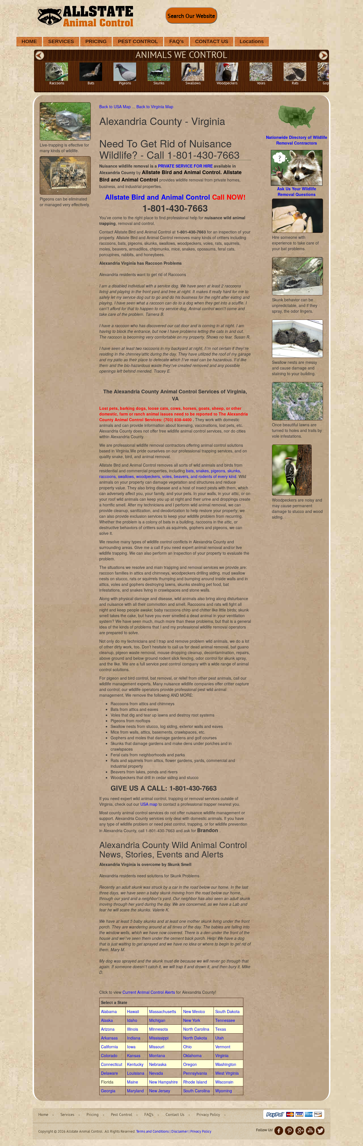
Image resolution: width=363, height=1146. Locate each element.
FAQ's (176, 41)
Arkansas (109, 1038)
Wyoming (223, 1090)
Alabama (109, 1011)
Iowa (131, 1046)
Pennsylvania (195, 1073)
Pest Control (121, 1114)
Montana (157, 1055)
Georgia (108, 1090)
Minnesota (158, 1029)
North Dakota (195, 1038)
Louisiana (135, 1073)
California (109, 1046)
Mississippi (158, 1038)
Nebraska (157, 1064)
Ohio (187, 1046)
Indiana (133, 1038)
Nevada (156, 1073)
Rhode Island (195, 1082)
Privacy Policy (208, 1114)
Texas (220, 1029)
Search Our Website (191, 16)
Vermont (222, 1046)
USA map (148, 804)
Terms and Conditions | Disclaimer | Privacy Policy (173, 1132)
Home (43, 1114)
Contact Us (175, 1114)
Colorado (109, 1055)
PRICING (96, 41)
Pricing (92, 1114)
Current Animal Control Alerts (149, 992)
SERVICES (61, 41)
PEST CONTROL (138, 41)
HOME (29, 41)
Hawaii (133, 1011)
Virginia (222, 1055)
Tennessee (225, 1020)
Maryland (135, 1090)
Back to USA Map (115, 106)
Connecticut (111, 1064)
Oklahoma (192, 1055)
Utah (219, 1038)
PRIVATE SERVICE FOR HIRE (185, 166)
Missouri (156, 1046)
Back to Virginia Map (154, 106)
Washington (225, 1064)
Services (67, 1114)
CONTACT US (211, 41)
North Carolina (196, 1029)
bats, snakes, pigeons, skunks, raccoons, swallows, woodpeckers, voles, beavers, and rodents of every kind (170, 473)
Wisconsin (224, 1082)
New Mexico (194, 1011)
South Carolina (196, 1090)
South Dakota (227, 1011)
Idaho (132, 1020)
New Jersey (159, 1090)
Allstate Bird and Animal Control (157, 197)
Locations (252, 41)
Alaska (107, 1020)
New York (191, 1020)
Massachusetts (162, 1011)
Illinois (132, 1029)
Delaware (109, 1073)
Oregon (190, 1064)
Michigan (157, 1020)
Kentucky (135, 1064)
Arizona (108, 1029)
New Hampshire (163, 1082)
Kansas (133, 1055)
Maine (132, 1082)
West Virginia (227, 1073)
